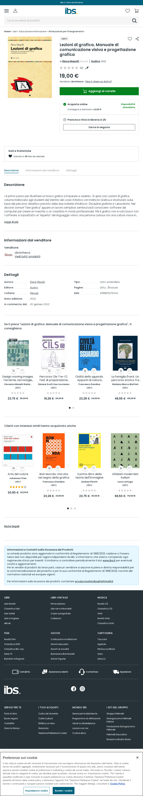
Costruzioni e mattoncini (64, 639)
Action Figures (58, 658)
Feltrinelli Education (117, 734)
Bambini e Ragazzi (14, 658)
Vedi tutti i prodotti (27, 256)
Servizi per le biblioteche (84, 713)
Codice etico (79, 733)
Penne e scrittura (106, 649)
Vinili (99, 613)
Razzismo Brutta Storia (119, 739)
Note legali (11, 526)
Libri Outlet (9, 613)
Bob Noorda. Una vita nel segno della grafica (53, 476)
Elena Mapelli (70, 61)
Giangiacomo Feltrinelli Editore (119, 720)
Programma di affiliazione (86, 718)
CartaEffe (9, 723)
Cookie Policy (117, 783)
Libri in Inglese (11, 618)
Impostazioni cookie (36, 790)
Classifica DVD (12, 644)
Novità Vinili (103, 618)
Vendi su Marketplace (83, 723)
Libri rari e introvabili (61, 608)
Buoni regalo (11, 718)
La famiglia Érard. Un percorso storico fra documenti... (125, 378)
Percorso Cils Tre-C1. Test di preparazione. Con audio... (53, 378)
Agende (101, 644)
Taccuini (102, 639)
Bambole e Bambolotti (63, 653)
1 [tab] (30, 95)
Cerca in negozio (99, 127)
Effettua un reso (46, 723)
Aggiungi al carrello (102, 91)
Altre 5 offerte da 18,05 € (98, 81)
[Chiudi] (137, 757)
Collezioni (56, 618)
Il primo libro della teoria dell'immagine (89, 476)
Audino (95, 61)
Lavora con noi (80, 728)
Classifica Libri (12, 608)
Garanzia (43, 728)
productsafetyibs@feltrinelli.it (94, 581)
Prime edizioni (58, 603)
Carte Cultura (45, 718)
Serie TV (8, 653)
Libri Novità (10, 603)
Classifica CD (104, 608)
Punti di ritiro (10, 713)
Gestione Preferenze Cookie (52, 733)
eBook (7, 623)
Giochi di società (60, 649)
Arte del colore (18, 474)
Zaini (100, 653)
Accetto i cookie (63, 790)
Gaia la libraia (12, 728)
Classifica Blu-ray (14, 649)
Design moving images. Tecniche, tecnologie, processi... (17, 378)
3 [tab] (75, 508)
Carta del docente (48, 713)
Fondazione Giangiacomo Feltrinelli (121, 728)
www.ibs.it (109, 560)
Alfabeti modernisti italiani (125, 476)
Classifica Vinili (105, 623)
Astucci (101, 658)
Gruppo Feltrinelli (115, 713)
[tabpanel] (29, 67)
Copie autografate (61, 613)
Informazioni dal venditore (42, 170)
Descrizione (11, 170)
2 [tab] (73, 408)
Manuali (34, 293)
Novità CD (102, 603)
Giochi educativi (59, 644)
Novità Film (10, 639)
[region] (71, 774)
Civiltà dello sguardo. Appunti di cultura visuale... (89, 378)
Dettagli (71, 170)
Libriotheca (77, 81)
